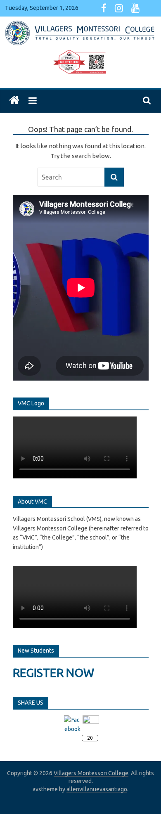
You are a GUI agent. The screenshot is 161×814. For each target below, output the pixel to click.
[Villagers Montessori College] (14, 100)
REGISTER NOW (53, 672)
